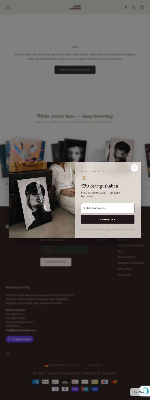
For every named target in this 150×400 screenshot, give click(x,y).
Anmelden (108, 219)
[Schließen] (134, 168)
